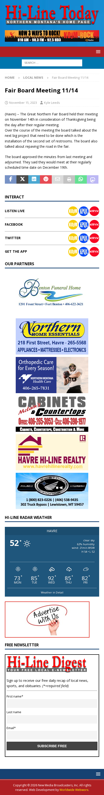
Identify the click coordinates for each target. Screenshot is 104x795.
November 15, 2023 (23, 102)
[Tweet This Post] (22, 179)
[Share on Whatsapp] (81, 179)
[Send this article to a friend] (57, 179)
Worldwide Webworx (73, 790)
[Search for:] (52, 62)
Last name (14, 712)
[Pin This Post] (46, 179)
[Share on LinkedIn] (34, 179)
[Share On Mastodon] (92, 179)
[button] (97, 51)
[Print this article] (69, 179)
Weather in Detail (52, 592)
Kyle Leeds (52, 102)
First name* (15, 696)
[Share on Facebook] (10, 179)
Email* (11, 728)
